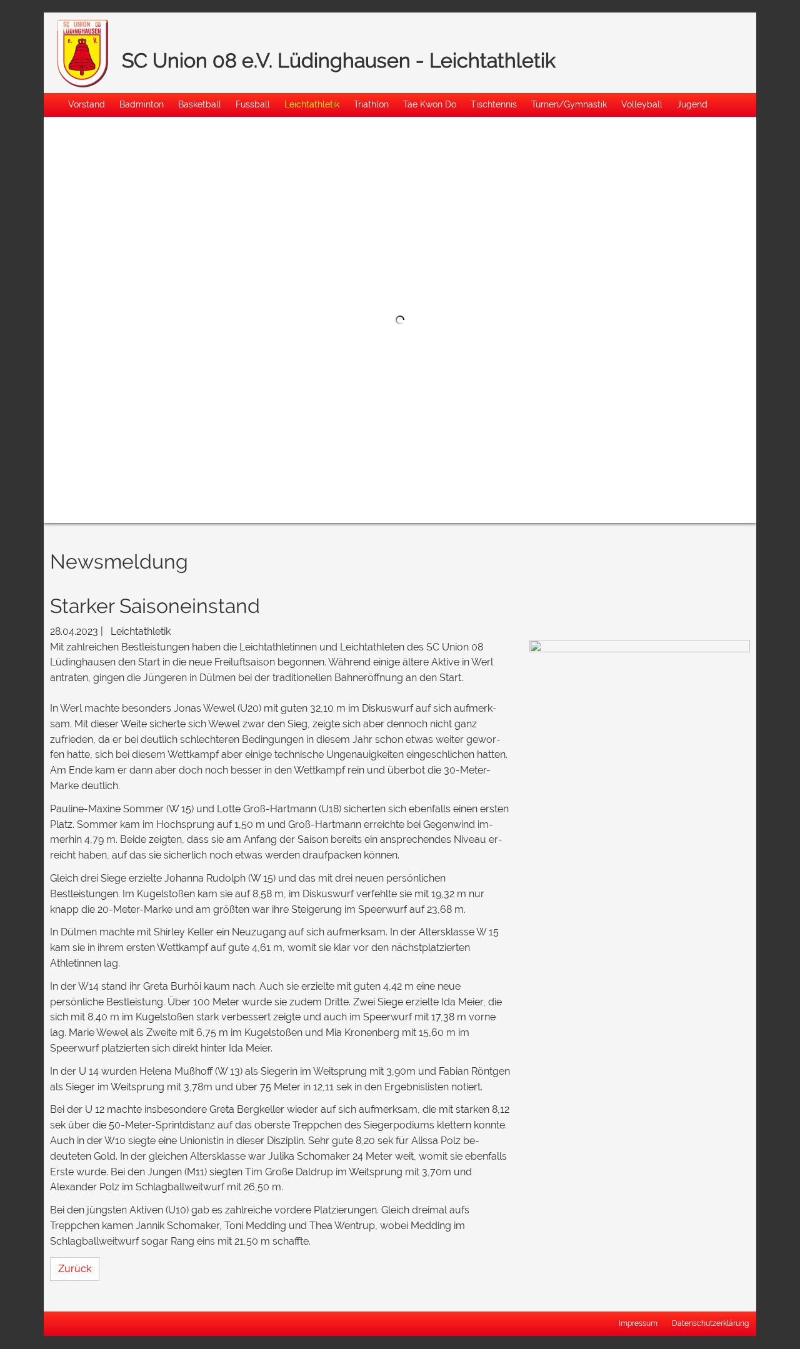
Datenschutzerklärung (710, 1322)
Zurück (74, 1269)
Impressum (638, 1322)
